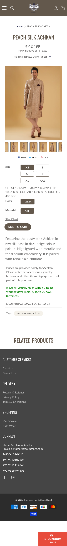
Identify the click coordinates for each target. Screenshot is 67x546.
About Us (8, 368)
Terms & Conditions (14, 401)
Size (8, 166)
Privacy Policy (11, 397)
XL (27, 180)
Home (20, 26)
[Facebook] (4, 477)
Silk (27, 211)
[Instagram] (13, 477)
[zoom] (33, 103)
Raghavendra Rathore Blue (37, 500)
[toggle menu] (4, 8)
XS (27, 167)
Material (10, 210)
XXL (42, 180)
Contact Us (9, 373)
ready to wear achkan (28, 313)
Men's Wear (10, 421)
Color (8, 200)
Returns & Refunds (13, 392)
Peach (27, 201)
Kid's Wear (9, 425)
